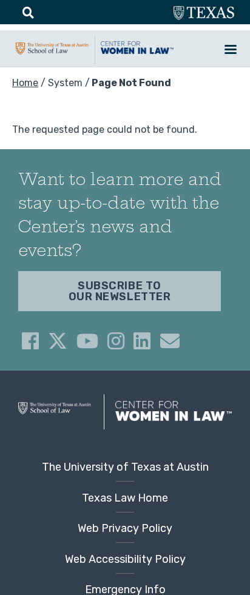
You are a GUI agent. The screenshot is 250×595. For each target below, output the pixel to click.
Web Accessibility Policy (125, 559)
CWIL (137, 54)
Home (25, 83)
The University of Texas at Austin (125, 467)
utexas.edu (204, 13)
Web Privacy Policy (125, 528)
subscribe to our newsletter (120, 291)
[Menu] (230, 50)
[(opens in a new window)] (30, 341)
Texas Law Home (125, 498)
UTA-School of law (52, 54)
